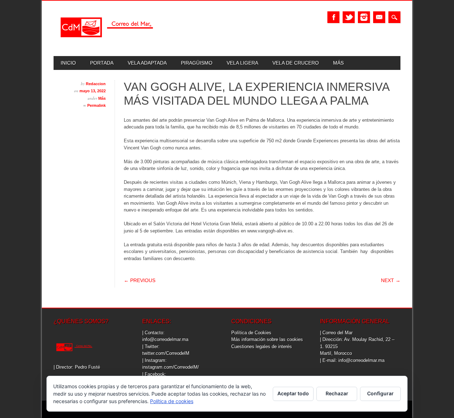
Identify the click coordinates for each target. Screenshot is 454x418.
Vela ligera (242, 63)
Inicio (68, 63)
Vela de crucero (295, 63)
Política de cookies (171, 401)
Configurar (380, 393)
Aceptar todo (293, 393)
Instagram (364, 17)
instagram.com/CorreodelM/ (170, 367)
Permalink (96, 105)
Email (379, 17)
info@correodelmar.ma (165, 339)
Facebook (333, 17)
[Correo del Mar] (107, 43)
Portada (102, 63)
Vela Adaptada (147, 63)
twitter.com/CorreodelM (165, 353)
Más (338, 63)
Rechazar (337, 393)
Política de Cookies (251, 332)
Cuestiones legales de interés (261, 346)
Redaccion (96, 84)
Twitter (349, 17)
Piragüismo (196, 63)
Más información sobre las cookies (267, 339)
